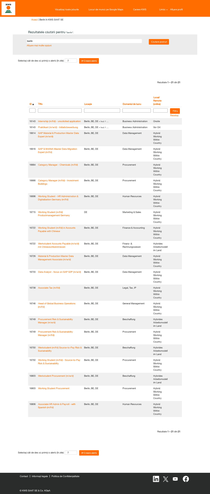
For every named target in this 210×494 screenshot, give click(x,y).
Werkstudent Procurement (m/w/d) (56, 375)
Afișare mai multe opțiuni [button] (39, 45)
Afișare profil (176, 9)
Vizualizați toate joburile (67, 9)
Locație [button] (88, 104)
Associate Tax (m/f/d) (49, 287)
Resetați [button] (174, 115)
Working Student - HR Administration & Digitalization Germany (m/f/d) (58, 198)
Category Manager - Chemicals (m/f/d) (58, 164)
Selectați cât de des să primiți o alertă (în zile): (41, 60)
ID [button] (31, 104)
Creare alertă (90, 60)
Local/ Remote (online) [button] (157, 100)
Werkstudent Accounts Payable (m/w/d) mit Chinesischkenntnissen (58, 245)
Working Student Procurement (53, 388)
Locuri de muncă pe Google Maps (106, 9)
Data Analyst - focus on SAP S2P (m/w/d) (59, 271)
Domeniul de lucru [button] (132, 104)
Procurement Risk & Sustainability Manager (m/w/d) (55, 321)
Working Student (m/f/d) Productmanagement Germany (54, 214)
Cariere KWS (139, 9)
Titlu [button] (40, 103)
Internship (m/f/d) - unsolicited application (59, 121)
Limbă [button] (162, 9)
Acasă (34, 19)
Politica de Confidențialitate (65, 476)
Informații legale (40, 476)
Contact (24, 476)
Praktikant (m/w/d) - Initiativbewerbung (58, 127)
